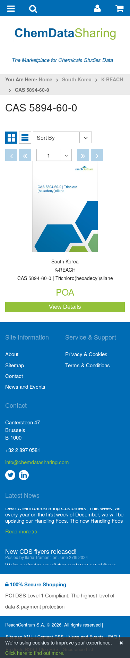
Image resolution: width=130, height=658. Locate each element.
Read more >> (21, 511)
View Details (65, 307)
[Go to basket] (119, 8)
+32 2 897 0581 (22, 449)
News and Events (25, 386)
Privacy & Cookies (86, 354)
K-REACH (112, 79)
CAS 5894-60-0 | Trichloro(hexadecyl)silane (65, 270)
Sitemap (14, 365)
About (11, 354)
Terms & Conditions (87, 365)
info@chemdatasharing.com (35, 462)
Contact (14, 375)
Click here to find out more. (34, 652)
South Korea (77, 79)
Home (45, 79)
